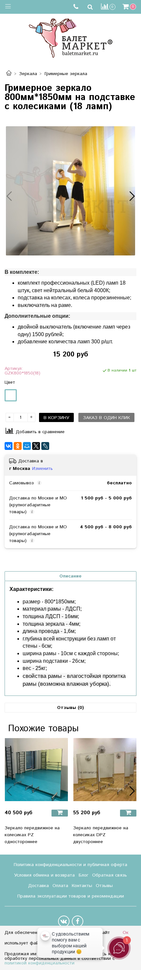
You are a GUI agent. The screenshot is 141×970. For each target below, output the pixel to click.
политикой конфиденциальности (39, 963)
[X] (36, 446)
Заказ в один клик (106, 417)
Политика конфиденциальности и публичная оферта (70, 864)
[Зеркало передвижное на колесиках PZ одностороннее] (36, 769)
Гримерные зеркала (66, 74)
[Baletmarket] (70, 37)
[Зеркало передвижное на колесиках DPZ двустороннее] (104, 769)
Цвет (10, 382)
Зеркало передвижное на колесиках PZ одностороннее (32, 835)
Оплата (60, 885)
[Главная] (9, 74)
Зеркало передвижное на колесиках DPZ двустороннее (100, 835)
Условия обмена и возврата (44, 875)
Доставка (38, 885)
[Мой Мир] (27, 446)
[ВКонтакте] (8, 446)
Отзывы (104, 885)
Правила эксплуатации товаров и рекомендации (70, 896)
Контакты (82, 885)
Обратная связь (109, 875)
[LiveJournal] (45, 446)
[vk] (64, 921)
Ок (126, 932)
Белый (11, 395)
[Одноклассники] (18, 446)
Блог (84, 875)
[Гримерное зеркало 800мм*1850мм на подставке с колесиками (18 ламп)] (70, 190)
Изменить (42, 468)
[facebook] (77, 921)
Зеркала (28, 74)
